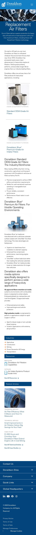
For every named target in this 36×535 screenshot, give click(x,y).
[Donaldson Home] (15, 5)
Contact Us (8, 464)
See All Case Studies (11, 448)
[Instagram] (17, 496)
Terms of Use (7, 522)
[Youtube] (9, 496)
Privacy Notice (8, 518)
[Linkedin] (5, 496)
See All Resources (10, 378)
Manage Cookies (16, 531)
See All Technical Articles (12, 445)
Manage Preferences (10, 528)
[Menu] (31, 4)
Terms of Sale (8, 525)
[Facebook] (13, 496)
